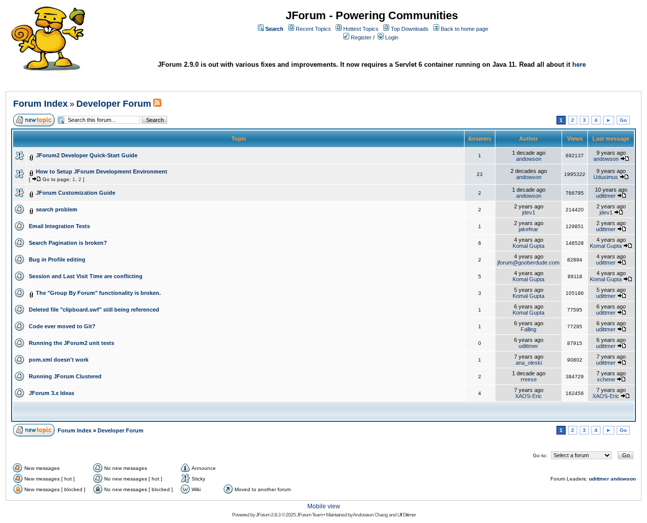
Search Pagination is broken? (68, 243)
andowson (528, 159)
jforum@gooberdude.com (528, 262)
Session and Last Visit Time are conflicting (86, 276)
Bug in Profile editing (57, 259)
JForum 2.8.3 (268, 514)
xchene (606, 379)
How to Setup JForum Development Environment (101, 171)
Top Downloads (410, 29)
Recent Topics (313, 29)
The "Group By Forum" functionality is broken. (98, 293)
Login (391, 37)
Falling (528, 329)
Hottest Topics (361, 29)
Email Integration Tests (59, 226)
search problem (56, 209)
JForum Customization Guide (75, 193)
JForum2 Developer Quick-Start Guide (86, 155)
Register (361, 37)
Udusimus (605, 177)
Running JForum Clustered (65, 376)
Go (623, 120)
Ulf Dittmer (406, 514)
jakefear (528, 229)
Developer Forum (113, 104)
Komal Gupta (528, 246)
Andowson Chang (370, 514)
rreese (529, 379)
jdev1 (528, 212)
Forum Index (40, 104)
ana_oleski (529, 363)
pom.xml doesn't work (58, 360)
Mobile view (323, 506)
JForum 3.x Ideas (51, 393)
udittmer (606, 196)
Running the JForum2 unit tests (71, 343)
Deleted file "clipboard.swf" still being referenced (94, 310)
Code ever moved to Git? (62, 326)
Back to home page (464, 29)
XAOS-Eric (528, 396)
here (579, 64)
